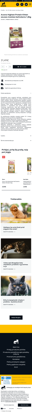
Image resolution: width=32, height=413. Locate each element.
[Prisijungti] (21, 4)
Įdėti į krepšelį (23, 66)
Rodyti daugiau (16, 317)
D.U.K (16, 367)
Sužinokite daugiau (11, 401)
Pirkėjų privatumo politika (16, 350)
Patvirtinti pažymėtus (9, 405)
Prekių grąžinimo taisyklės (16, 364)
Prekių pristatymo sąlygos (16, 362)
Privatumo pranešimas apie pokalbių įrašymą (16, 353)
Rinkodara (19, 408)
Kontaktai (16, 359)
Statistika (11, 408)
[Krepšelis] (26, 4)
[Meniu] (30, 4)
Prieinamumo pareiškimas (16, 357)
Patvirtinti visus (24, 405)
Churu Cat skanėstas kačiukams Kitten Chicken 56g (10, 182)
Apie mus (16, 347)
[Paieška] (17, 4)
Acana (3, 19)
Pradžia (3, 10)
